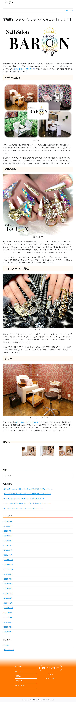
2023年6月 (8, 622)
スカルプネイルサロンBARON (25, 69)
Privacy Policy (50, 678)
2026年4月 (8, 541)
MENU (18, 676)
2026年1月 (8, 555)
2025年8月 (8, 579)
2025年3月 (8, 589)
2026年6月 (8, 531)
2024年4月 (8, 598)
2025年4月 (8, 584)
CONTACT (20, 686)
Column (50, 674)
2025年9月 (8, 574)
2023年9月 (8, 613)
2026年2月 (8, 550)
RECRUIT (19, 681)
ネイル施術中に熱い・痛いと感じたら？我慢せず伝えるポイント (27, 494)
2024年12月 (8, 593)
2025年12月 (8, 560)
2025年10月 (8, 569)
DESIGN (19, 671)
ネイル (6, 645)
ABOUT (19, 666)
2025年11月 (8, 565)
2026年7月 (8, 526)
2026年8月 (8, 521)
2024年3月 (8, 603)
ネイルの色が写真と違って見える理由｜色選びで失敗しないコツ (27, 503)
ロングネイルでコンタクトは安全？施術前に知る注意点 (24, 499)
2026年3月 (8, 545)
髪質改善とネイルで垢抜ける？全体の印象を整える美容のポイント (28, 489)
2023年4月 (8, 627)
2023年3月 (8, 632)
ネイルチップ (9, 650)
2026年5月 (8, 536)
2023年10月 (8, 608)
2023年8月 (8, 617)
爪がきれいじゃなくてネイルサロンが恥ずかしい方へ (23, 508)
